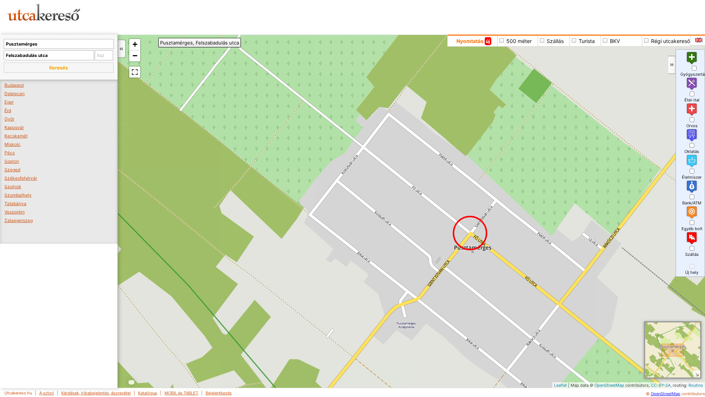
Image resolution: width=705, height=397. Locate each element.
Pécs (9, 152)
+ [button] (135, 44)
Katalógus (147, 393)
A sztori (46, 393)
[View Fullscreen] (134, 72)
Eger (9, 102)
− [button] (135, 55)
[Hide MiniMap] (696, 374)
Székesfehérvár (20, 178)
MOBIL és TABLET (181, 393)
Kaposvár (14, 127)
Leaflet (560, 385)
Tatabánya (15, 203)
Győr (9, 119)
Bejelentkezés (219, 393)
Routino (695, 385)
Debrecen (14, 93)
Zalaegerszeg (18, 220)
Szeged (12, 169)
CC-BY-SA (660, 385)
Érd (7, 110)
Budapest (14, 85)
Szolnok (12, 186)
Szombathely (18, 195)
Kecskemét (16, 136)
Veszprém (14, 212)
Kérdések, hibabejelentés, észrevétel (96, 393)
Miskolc (12, 144)
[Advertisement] (281, 16)
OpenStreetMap (609, 385)
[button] (58, 67)
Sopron (11, 161)
